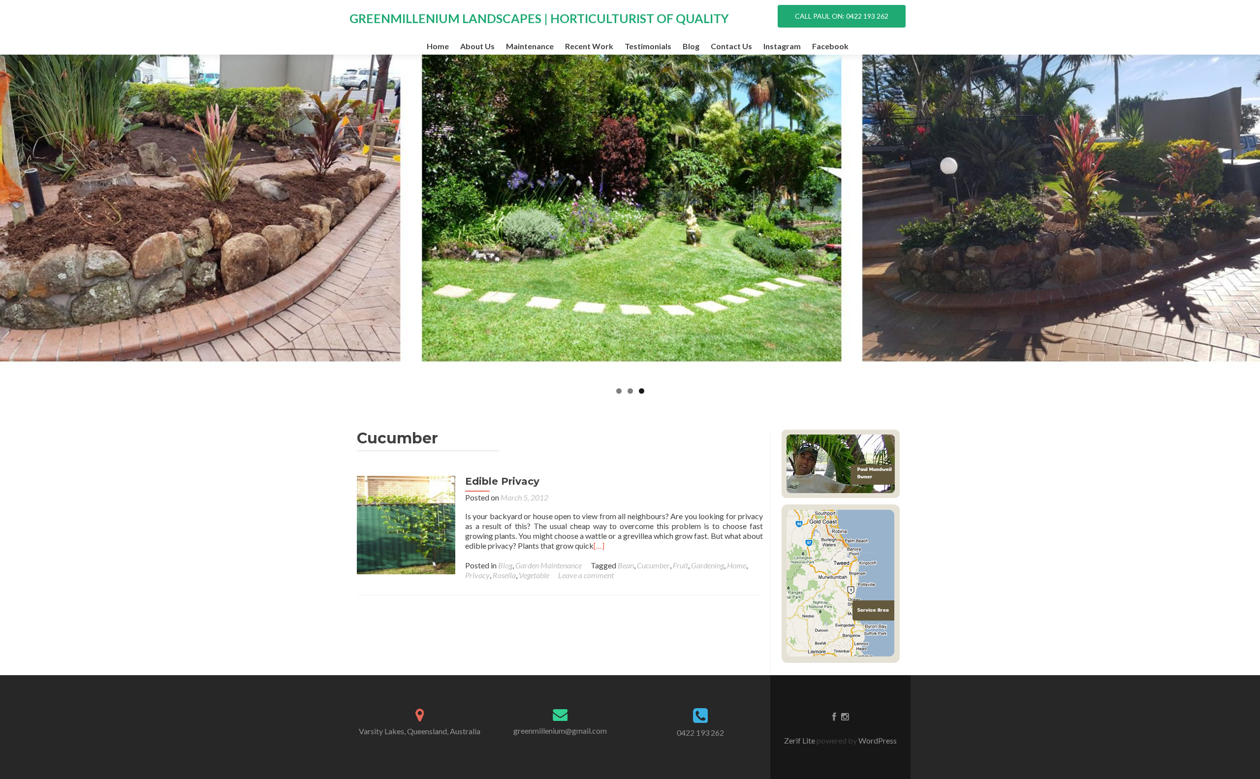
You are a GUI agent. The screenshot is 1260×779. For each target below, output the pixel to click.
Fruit (680, 565)
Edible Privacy (502, 481)
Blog (691, 46)
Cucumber (653, 565)
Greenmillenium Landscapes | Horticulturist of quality (539, 18)
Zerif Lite (800, 740)
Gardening (707, 565)
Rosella (504, 575)
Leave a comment (586, 575)
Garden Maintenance (548, 565)
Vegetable (534, 575)
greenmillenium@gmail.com (560, 730)
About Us (477, 46)
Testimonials (648, 46)
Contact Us (731, 46)
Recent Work (589, 46)
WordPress (877, 740)
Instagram (782, 46)
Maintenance (530, 46)
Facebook (830, 46)
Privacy (477, 575)
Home (438, 46)
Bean (626, 565)
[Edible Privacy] (406, 524)
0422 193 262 (700, 732)
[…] (599, 545)
